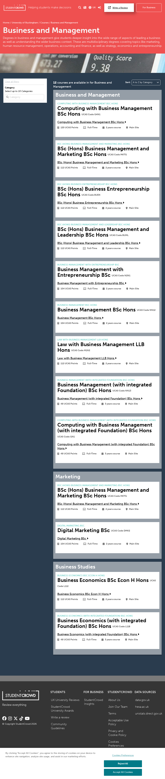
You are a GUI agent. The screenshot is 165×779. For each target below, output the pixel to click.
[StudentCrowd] (14, 8)
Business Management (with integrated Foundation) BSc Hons (99, 398)
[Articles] (84, 7)
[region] (82, 763)
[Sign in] (99, 7)
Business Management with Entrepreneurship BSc (91, 283)
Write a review (60, 717)
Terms (112, 713)
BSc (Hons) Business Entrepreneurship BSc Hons (90, 203)
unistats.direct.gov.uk (148, 713)
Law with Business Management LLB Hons (86, 358)
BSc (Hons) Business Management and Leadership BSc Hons (98, 243)
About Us (114, 700)
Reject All (123, 763)
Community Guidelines (59, 726)
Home (6, 22)
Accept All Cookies (123, 772)
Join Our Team (118, 707)
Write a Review (120, 7)
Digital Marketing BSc (72, 538)
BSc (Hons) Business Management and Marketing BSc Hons (97, 162)
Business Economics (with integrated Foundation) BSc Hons (97, 634)
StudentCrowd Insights (93, 702)
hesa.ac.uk (142, 707)
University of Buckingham (25, 22)
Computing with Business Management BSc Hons (91, 122)
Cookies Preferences (116, 744)
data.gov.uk (142, 700)
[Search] (79, 7)
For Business (149, 7)
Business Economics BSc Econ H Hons (83, 594)
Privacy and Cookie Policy (117, 733)
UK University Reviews (65, 700)
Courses (44, 22)
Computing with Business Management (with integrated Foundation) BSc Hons (106, 446)
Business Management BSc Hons (79, 318)
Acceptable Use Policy (118, 722)
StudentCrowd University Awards (62, 709)
